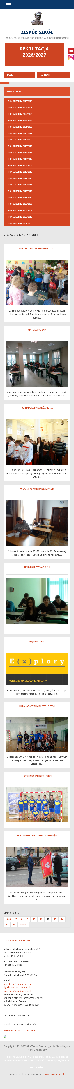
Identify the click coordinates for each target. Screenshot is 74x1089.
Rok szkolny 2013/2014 (20, 184)
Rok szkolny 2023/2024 (20, 114)
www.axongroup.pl (54, 1074)
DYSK (10, 74)
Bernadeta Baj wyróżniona (37, 407)
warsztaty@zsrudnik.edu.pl (17, 990)
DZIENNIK (45, 74)
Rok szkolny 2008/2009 (20, 204)
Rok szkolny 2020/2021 (20, 133)
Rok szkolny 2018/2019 (20, 146)
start (8, 919)
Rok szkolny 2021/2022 (20, 126)
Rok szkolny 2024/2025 (20, 107)
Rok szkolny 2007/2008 (20, 223)
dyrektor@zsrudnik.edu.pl (17, 987)
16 (14, 924)
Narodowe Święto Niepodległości (37, 835)
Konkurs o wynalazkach (37, 566)
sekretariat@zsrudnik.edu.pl (18, 984)
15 (7, 924)
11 (41, 919)
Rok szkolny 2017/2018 (20, 152)
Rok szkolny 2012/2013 (20, 191)
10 (34, 919)
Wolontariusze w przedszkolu (37, 248)
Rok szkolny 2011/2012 (20, 197)
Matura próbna (37, 329)
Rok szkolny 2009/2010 (20, 216)
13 (55, 919)
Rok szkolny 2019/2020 (20, 139)
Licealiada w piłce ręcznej (37, 776)
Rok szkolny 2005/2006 (20, 165)
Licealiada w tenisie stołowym (37, 706)
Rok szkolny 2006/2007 (20, 210)
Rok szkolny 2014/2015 (20, 178)
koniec (23, 924)
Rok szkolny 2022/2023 (20, 120)
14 (62, 919)
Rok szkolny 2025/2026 (20, 101)
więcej (37, 26)
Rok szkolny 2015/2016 (20, 171)
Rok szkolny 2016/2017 (20, 159)
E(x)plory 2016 (37, 641)
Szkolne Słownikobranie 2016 (37, 489)
